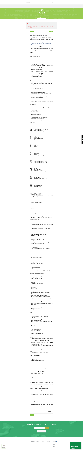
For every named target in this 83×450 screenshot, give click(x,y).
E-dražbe (53, 447)
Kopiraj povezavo (46, 31)
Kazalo (32, 31)
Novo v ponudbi (38, 441)
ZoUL (38, 26)
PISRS (31, 27)
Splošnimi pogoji (39, 433)
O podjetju (54, 441)
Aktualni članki (48, 441)
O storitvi (43, 441)
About (55, 441)
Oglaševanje (54, 444)
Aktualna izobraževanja (33, 441)
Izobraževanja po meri (33, 442)
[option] (41, 16)
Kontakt (53, 442)
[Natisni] (51, 31)
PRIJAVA (47, 427)
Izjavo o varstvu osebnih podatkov (45, 433)
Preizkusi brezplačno (44, 442)
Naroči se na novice (49, 442)
